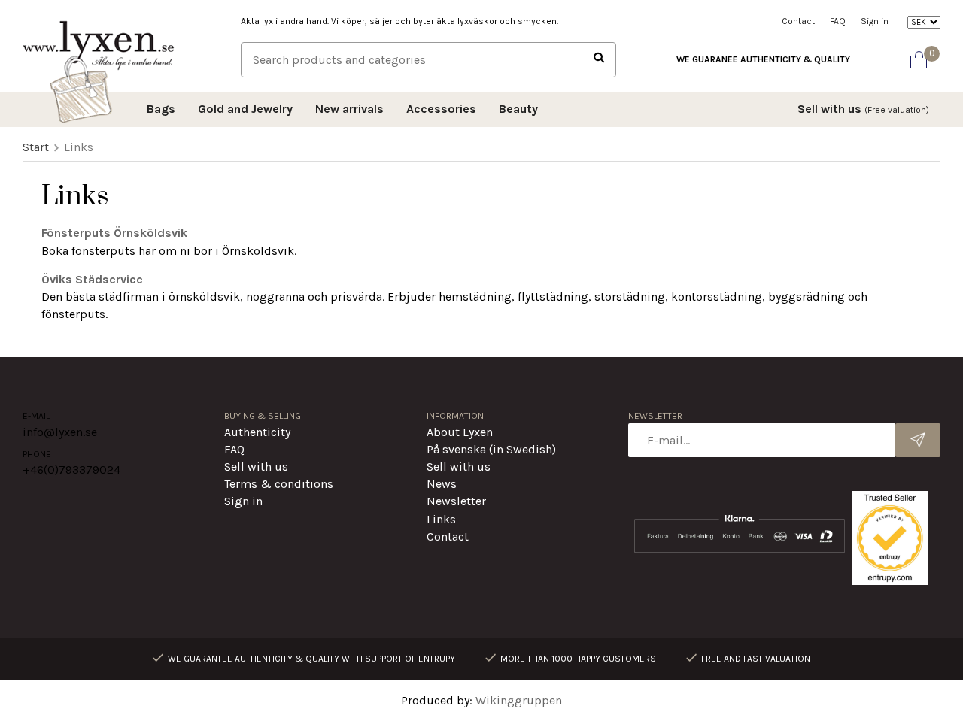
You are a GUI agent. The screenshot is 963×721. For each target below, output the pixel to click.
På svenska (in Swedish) (491, 449)
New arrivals (349, 108)
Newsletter (456, 501)
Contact (798, 21)
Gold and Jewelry (245, 108)
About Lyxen (460, 432)
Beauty (518, 108)
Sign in (875, 21)
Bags (161, 108)
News (442, 484)
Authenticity (257, 432)
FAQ (838, 21)
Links (441, 519)
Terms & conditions (278, 484)
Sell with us (863, 108)
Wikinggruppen (518, 700)
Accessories (441, 108)
